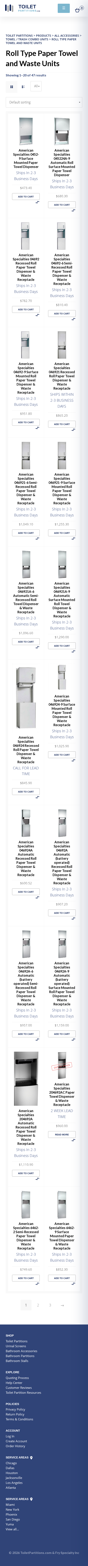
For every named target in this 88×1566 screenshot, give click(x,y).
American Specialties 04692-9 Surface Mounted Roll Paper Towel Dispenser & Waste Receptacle (26, 378)
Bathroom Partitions (20, 1356)
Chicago (11, 1463)
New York (12, 1509)
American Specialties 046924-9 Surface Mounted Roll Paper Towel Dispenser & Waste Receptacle (62, 710)
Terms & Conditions (19, 1419)
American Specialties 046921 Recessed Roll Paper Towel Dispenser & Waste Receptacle (62, 376)
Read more (62, 1134)
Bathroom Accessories (21, 1351)
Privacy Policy (15, 1409)
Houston (12, 1473)
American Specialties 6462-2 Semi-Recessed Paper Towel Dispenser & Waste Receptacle (26, 1236)
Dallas (10, 1468)
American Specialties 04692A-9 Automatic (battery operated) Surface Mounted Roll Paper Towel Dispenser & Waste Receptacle (62, 983)
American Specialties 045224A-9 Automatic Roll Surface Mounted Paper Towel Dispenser (62, 162)
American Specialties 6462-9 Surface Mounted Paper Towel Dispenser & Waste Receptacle (62, 1236)
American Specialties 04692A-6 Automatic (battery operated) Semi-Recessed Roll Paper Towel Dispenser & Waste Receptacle (26, 983)
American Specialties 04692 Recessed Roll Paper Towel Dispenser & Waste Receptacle (26, 267)
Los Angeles (14, 1483)
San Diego (13, 1519)
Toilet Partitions (22, 8)
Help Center (14, 1383)
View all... (12, 1529)
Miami (10, 1504)
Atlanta (11, 1487)
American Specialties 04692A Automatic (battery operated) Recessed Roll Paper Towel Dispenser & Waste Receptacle (61, 862)
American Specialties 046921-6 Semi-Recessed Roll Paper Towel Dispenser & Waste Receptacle (26, 488)
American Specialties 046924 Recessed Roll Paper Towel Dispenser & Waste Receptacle (26, 749)
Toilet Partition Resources (23, 1392)
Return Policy (15, 1414)
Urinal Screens (16, 1346)
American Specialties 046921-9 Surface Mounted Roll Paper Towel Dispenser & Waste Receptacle (62, 488)
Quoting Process (17, 1378)
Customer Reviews (19, 1388)
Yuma (10, 1524)
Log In (10, 1436)
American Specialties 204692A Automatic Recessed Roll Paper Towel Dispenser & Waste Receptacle (26, 1127)
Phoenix (11, 1514)
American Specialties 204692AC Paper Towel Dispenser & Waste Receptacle (62, 1094)
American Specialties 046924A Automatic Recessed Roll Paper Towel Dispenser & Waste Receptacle (26, 858)
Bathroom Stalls (17, 1361)
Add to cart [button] (26, 196)
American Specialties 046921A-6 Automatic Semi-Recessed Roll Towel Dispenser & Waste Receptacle (26, 597)
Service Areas (17, 1457)
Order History (15, 1446)
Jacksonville (14, 1478)
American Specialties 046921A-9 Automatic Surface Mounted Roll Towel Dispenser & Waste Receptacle (62, 599)
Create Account (16, 1441)
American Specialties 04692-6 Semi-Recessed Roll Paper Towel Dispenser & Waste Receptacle (62, 269)
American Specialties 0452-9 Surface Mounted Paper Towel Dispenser (26, 158)
